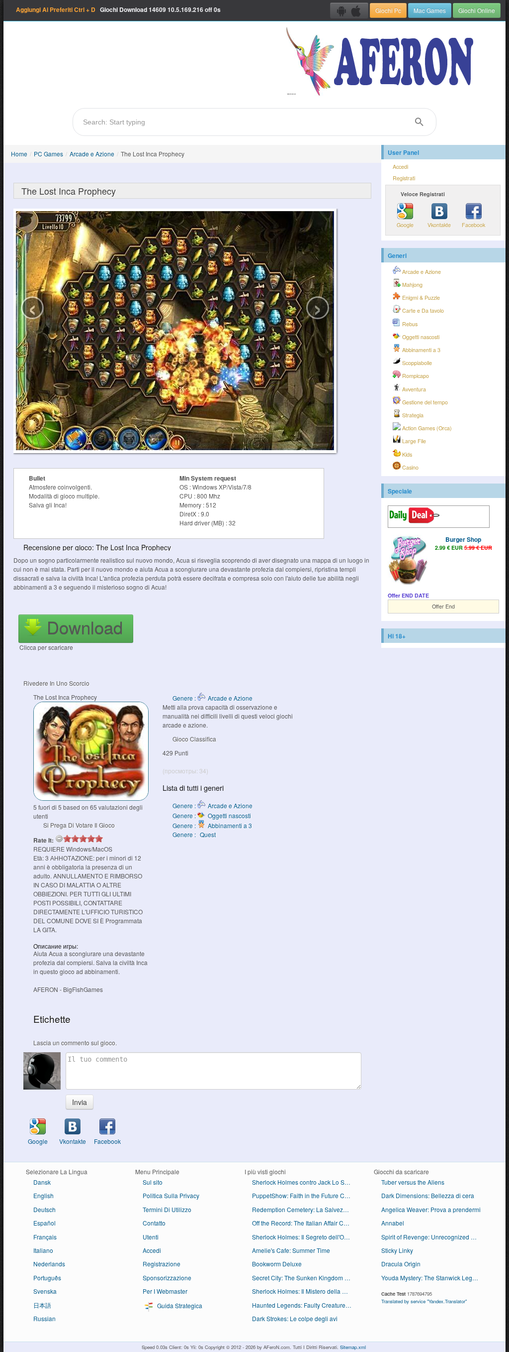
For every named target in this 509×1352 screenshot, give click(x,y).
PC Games (48, 153)
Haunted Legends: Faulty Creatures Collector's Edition (305, 1305)
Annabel (392, 1223)
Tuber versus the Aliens (412, 1182)
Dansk (42, 1182)
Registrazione (161, 1263)
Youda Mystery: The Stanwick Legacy (431, 1277)
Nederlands (49, 1263)
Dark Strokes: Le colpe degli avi (295, 1318)
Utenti (151, 1236)
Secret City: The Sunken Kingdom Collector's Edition (305, 1277)
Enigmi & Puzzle (420, 297)
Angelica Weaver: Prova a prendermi (431, 1209)
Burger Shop (463, 539)
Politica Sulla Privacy (171, 1195)
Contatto (154, 1223)
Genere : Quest (194, 834)
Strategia (412, 415)
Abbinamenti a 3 (420, 350)
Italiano (43, 1250)
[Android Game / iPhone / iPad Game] (349, 10)
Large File (413, 441)
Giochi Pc (388, 10)
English (43, 1195)
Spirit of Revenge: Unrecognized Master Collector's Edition (434, 1236)
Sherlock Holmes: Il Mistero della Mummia (305, 1291)
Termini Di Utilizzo (167, 1209)
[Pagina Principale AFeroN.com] (382, 62)
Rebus (409, 324)
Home (19, 153)
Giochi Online (476, 10)
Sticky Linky (397, 1250)
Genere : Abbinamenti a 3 (212, 825)
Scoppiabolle (416, 363)
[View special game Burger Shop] (407, 561)
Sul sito (153, 1182)
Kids (406, 454)
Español (44, 1223)
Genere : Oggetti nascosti (211, 815)
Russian (44, 1318)
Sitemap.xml (353, 1347)
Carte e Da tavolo (422, 310)
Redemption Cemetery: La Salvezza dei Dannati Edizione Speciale (305, 1209)
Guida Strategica (179, 1305)
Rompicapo (415, 375)
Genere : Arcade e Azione (212, 698)
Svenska (45, 1291)
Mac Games (430, 10)
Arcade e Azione (92, 153)
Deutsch (44, 1209)
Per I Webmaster (165, 1291)
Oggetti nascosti (420, 337)
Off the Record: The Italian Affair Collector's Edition (305, 1223)
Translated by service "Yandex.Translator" (424, 1301)
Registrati (404, 178)
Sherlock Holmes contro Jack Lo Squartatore (305, 1182)
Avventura (413, 389)
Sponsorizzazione (167, 1277)
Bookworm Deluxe (277, 1263)
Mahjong (412, 284)
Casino (410, 467)
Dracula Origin (401, 1263)
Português (47, 1277)
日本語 (42, 1305)
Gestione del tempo (424, 402)
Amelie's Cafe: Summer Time (291, 1250)
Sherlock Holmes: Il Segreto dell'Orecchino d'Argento (305, 1236)
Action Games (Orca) (426, 428)
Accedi (400, 166)
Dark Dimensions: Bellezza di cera (427, 1195)
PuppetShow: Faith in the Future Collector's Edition (305, 1195)
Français (45, 1236)
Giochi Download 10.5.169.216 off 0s (118, 9)
